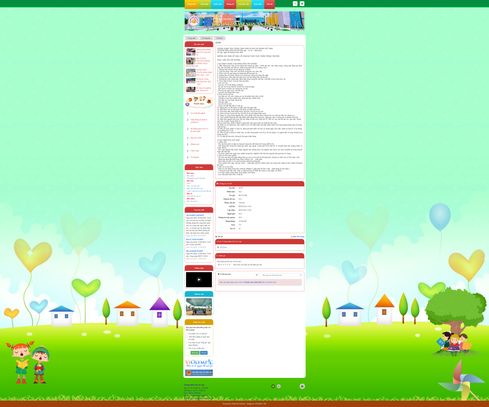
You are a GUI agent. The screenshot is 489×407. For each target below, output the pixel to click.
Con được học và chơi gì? (198, 334)
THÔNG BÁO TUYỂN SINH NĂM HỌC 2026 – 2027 (204, 72)
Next (208, 307)
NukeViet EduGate (238, 404)
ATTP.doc (223, 247)
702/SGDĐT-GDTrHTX (195, 215)
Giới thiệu (204, 4)
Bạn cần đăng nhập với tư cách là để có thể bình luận (248, 282)
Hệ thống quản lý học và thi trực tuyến (199, 130)
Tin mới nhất (199, 44)
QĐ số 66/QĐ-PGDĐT (194, 251)
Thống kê (230, 4)
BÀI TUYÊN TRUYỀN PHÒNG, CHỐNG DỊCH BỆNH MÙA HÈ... (198, 62)
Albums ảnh (195, 144)
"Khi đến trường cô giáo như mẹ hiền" (199, 338)
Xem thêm (258, 4)
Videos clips (199, 268)
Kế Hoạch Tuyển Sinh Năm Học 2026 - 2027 (203, 81)
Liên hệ (269, 4)
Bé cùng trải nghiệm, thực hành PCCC (203, 89)
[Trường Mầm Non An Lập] (194, 21)
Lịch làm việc (244, 4)
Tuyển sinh (217, 4)
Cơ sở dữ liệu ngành (198, 113)
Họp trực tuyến (196, 138)
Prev (189, 307)
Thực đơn (199, 167)
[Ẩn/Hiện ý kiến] (257, 275)
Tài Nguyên (195, 157)
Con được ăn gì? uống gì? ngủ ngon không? (199, 344)
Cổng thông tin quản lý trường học (199, 121)
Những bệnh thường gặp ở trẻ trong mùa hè (203, 52)
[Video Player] (199, 279)
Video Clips (195, 151)
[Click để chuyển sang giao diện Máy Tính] (279, 386)
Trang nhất (191, 4)
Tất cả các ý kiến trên (196, 348)
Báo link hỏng (298, 237)
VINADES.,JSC (260, 404)
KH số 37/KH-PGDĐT (194, 239)
